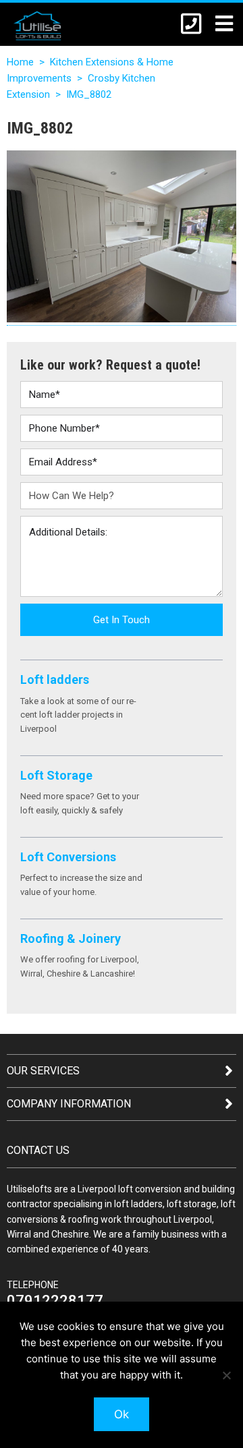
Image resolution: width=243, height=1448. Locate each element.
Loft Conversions (68, 857)
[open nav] (217, 23)
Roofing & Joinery (70, 938)
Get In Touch (121, 620)
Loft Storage (56, 775)
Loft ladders (54, 679)
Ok (121, 1414)
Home (20, 62)
